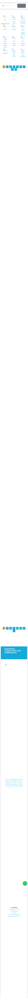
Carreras (14, 913)
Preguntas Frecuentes (14, 916)
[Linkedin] (22, 1)
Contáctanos (14, 911)
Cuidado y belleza (17, 542)
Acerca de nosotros (14, 909)
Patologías (16, 359)
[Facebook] (7, 1)
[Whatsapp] (3, 1)
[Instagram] (10, 1)
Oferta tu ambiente (14, 914)
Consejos (16, 121)
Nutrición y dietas (17, 75)
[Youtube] (18, 1)
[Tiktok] (14, 1)
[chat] (25, 883)
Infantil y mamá (17, 311)
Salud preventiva (17, 448)
